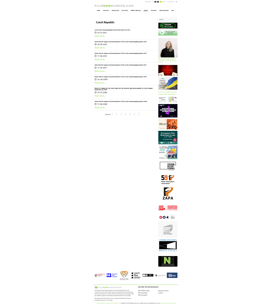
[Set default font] (174, 1)
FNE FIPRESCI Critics (144, 291)
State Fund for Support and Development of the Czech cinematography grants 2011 (120, 65)
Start (105, 114)
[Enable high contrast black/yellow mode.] (158, 1)
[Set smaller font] (172, 1)
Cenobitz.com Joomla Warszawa (168, 303)
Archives (160, 293)
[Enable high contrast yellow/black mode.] (161, 1)
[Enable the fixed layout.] (165, 1)
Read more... (100, 36)
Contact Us (112, 303)
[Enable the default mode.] (150, 1)
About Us (118, 303)
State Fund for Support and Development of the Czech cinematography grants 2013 (121, 41)
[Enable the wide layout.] (167, 1)
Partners (106, 303)
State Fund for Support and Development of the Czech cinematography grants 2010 (121, 76)
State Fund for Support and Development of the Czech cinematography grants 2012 (121, 53)
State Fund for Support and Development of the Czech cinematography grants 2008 (121, 101)
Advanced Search (163, 291)
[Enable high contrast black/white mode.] (155, 1)
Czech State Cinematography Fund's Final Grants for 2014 (112, 30)
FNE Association (143, 293)
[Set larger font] (176, 1)
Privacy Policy (100, 303)
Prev (108, 114)
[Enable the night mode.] (153, 1)
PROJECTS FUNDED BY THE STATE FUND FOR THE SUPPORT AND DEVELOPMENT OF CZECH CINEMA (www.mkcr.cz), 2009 (124, 89)
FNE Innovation (142, 295)
